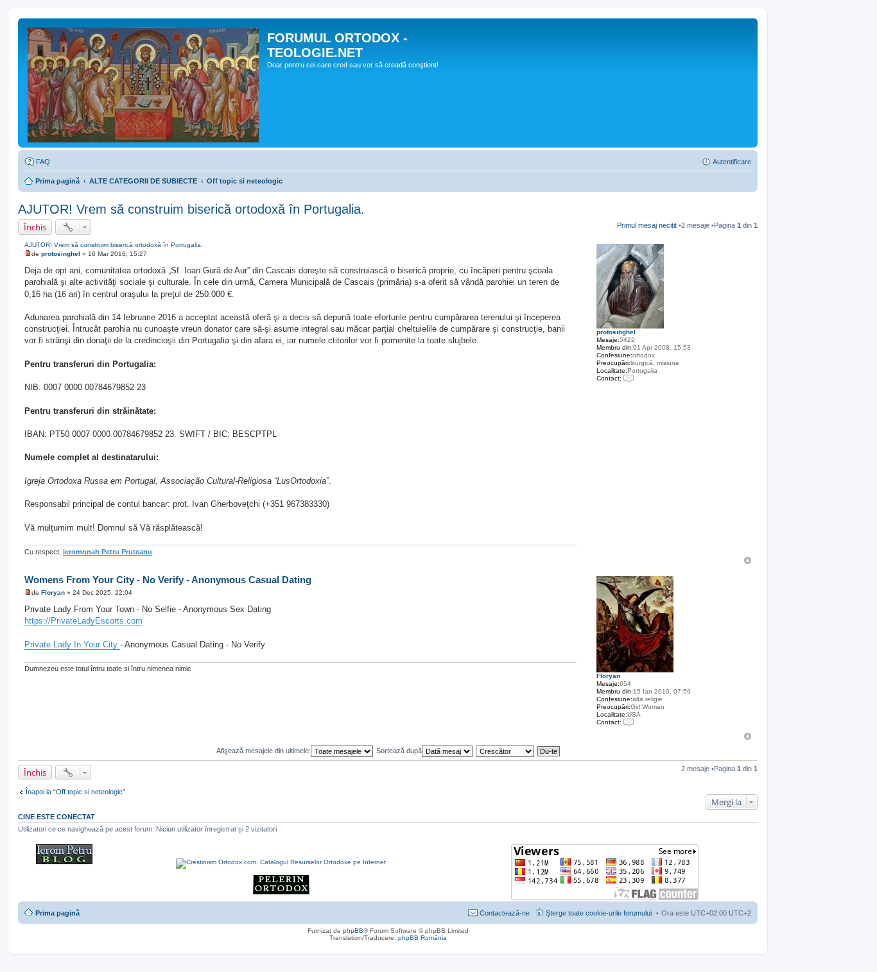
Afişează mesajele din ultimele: (263, 751)
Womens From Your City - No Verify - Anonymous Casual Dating (167, 579)
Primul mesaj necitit (647, 225)
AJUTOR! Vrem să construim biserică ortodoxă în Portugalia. (191, 209)
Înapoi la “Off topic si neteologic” (75, 792)
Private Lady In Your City (72, 644)
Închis (35, 227)
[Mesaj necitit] (27, 253)
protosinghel (616, 332)
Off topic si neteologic (244, 181)
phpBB (353, 930)
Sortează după (399, 751)
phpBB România (422, 937)
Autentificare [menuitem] (732, 162)
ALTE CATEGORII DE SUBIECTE (143, 181)
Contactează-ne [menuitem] (505, 913)
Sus (747, 560)
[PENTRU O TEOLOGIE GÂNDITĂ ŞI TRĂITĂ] (64, 861)
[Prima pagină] (144, 82)
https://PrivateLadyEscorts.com (83, 621)
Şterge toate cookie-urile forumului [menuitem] (599, 913)
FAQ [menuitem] (43, 162)
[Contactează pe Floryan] (628, 722)
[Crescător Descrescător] (505, 751)
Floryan (608, 675)
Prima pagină (57, 181)
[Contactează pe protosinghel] (628, 378)
